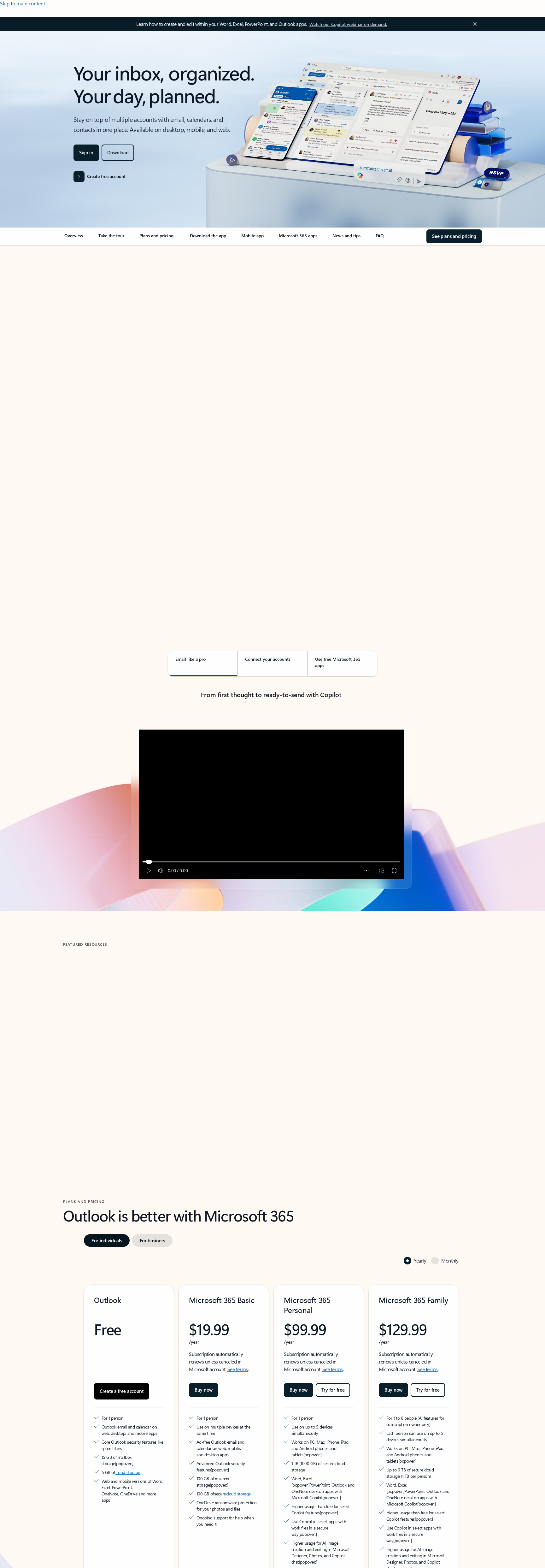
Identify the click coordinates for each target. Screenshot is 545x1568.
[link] (73, 238)
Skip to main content (22, 3)
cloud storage (127, 1438)
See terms (237, 1340)
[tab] (83, 312)
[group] (130, 1036)
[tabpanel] (271, 427)
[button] (89, 1090)
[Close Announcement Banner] (473, 24)
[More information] (149, 1428)
